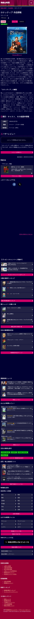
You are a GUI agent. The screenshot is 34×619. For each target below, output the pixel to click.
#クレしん (13, 452)
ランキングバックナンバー (11, 592)
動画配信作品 (7, 600)
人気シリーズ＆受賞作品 (10, 571)
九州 (2, 509)
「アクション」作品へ (16, 176)
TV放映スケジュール (9, 602)
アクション (3, 17)
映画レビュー (16, 444)
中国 (2, 506)
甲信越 (3, 503)
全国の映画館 (7, 581)
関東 (19, 494)
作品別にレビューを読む (10, 574)
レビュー (14, 21)
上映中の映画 (7, 566)
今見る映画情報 (8, 604)
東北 (19, 500)
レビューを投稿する (16, 152)
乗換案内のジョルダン (12, 609)
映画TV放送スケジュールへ (16, 484)
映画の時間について (16, 547)
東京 (2, 494)
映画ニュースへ (16, 399)
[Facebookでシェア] (14, 184)
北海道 (3, 500)
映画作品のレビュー (9, 572)
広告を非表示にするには (25, 234)
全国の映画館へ (16, 513)
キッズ (19, 524)
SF (2, 524)
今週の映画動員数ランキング (8, 300)
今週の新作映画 (8, 567)
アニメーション (21, 521)
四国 (19, 506)
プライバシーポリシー (24, 609)
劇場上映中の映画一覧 (16, 326)
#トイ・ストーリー (22, 452)
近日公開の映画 (8, 569)
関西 (2, 497)
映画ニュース (7, 599)
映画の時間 (3, 8)
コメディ (3, 527)
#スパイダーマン (5, 452)
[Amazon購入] (17, 55)
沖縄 (19, 509)
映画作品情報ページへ (6, 551)
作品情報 (10, 8)
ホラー (19, 527)
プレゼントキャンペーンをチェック (16, 274)
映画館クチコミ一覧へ (16, 531)
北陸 (19, 503)
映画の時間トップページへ (7, 554)
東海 (19, 497)
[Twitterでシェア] (19, 184)
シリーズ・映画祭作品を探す (17, 458)
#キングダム (4, 455)
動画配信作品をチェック (16, 352)
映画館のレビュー (8, 583)
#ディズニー (4, 24)
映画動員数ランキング (10, 590)
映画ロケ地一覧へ (16, 534)
